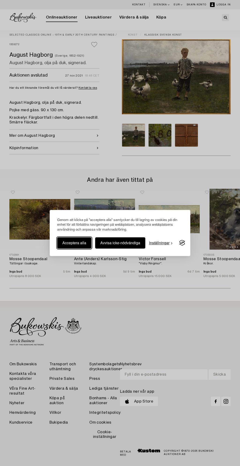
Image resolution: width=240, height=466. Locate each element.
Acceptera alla (74, 242)
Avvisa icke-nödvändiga (120, 242)
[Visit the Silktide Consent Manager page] (182, 242)
